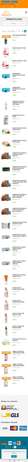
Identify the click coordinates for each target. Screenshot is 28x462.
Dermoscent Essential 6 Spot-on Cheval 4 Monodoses (19, 168)
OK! (14, 456)
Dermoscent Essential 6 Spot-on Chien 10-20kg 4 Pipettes (19, 196)
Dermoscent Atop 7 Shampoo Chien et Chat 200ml (18, 103)
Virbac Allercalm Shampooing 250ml (18, 352)
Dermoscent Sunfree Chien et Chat (19, 275)
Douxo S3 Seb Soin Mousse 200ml (18, 326)
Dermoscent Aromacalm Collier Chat (18, 75)
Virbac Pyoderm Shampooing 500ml (18, 377)
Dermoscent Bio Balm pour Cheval (19, 128)
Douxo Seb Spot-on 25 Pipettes (19, 339)
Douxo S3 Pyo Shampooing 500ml (18, 301)
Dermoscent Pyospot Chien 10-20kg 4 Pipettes (19, 248)
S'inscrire (14, 1)
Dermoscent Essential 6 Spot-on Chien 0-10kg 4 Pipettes (19, 182)
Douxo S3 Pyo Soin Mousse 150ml (18, 314)
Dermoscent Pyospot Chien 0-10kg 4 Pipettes (19, 235)
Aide (13, 4)
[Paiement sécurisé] (14, 443)
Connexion (6, 1)
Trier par (4, 31)
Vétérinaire (13, 23)
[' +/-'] (19, 31)
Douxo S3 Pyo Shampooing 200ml (18, 288)
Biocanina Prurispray (19, 35)
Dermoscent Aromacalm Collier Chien (18, 89)
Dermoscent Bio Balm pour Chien (19, 141)
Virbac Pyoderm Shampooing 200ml (18, 364)
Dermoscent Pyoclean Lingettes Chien (19, 222)
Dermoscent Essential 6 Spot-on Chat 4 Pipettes (19, 154)
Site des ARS (10, 447)
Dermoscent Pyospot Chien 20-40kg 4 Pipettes (19, 262)
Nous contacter (6, 4)
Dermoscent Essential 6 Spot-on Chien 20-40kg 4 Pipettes (19, 210)
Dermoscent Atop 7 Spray (18, 115)
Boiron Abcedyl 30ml (19, 48)
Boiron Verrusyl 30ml (19, 61)
